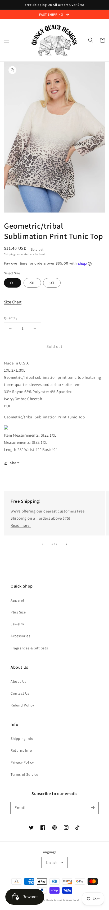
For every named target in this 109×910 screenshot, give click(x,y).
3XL (52, 282)
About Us (18, 681)
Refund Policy (22, 705)
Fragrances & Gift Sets (29, 648)
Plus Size (18, 612)
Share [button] (15, 462)
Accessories (20, 636)
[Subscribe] (92, 808)
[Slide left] (42, 544)
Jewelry (17, 624)
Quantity (10, 318)
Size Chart (12, 302)
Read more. (21, 525)
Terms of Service (24, 774)
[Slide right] (66, 544)
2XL (32, 282)
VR (78, 899)
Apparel (17, 600)
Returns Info (21, 750)
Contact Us (20, 693)
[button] (6, 40)
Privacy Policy (22, 762)
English (51, 862)
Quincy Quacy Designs (50, 899)
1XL (13, 282)
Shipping (9, 254)
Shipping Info (22, 738)
